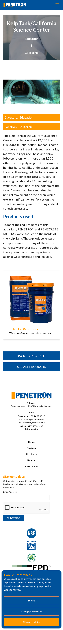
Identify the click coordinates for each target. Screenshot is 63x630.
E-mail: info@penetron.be (31, 419)
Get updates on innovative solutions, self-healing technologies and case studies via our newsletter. (24, 484)
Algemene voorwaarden (31, 425)
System (31, 448)
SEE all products (31, 366)
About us (31, 460)
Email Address (10, 491)
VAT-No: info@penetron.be (32, 422)
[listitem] (31, 309)
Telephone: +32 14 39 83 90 (31, 416)
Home (31, 442)
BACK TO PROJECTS (31, 356)
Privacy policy (31, 429)
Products (31, 454)
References (31, 466)
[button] (57, 5)
